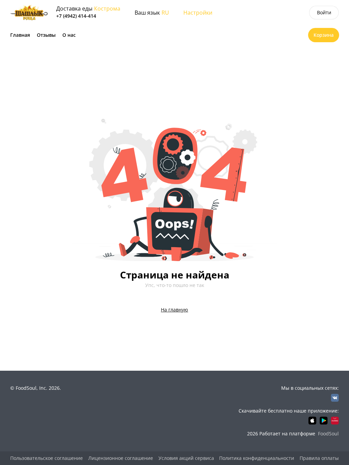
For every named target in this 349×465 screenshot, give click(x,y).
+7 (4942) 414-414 (76, 16)
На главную (174, 309)
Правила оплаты (319, 458)
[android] (324, 420)
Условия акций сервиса (186, 458)
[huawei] (335, 420)
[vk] (335, 398)
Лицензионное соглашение (120, 458)
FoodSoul (328, 433)
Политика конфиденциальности (256, 458)
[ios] (312, 420)
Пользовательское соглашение (46, 458)
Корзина (324, 35)
